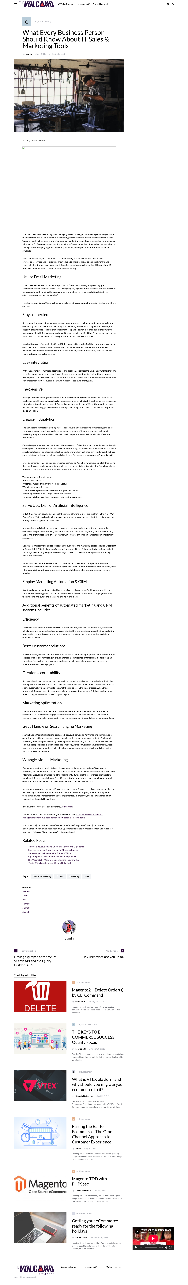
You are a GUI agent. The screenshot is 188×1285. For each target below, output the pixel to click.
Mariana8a (80, 1048)
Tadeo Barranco (83, 1190)
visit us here (66, 806)
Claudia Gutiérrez (84, 1096)
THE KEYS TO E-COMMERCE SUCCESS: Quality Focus (94, 1037)
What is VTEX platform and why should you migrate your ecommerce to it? (98, 1084)
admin (29, 53)
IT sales (59, 876)
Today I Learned (114, 1267)
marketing (74, 876)
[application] (153, 1238)
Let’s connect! (90, 1267)
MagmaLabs (32, 1277)
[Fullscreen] (170, 1247)
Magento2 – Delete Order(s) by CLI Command (97, 992)
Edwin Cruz (81, 1237)
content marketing (42, 876)
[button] (173, 4)
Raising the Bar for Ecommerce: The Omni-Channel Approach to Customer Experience (93, 1134)
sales (86, 876)
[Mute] (165, 1247)
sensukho (80, 1001)
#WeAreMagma (68, 1267)
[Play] (136, 1247)
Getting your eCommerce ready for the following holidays (95, 1225)
